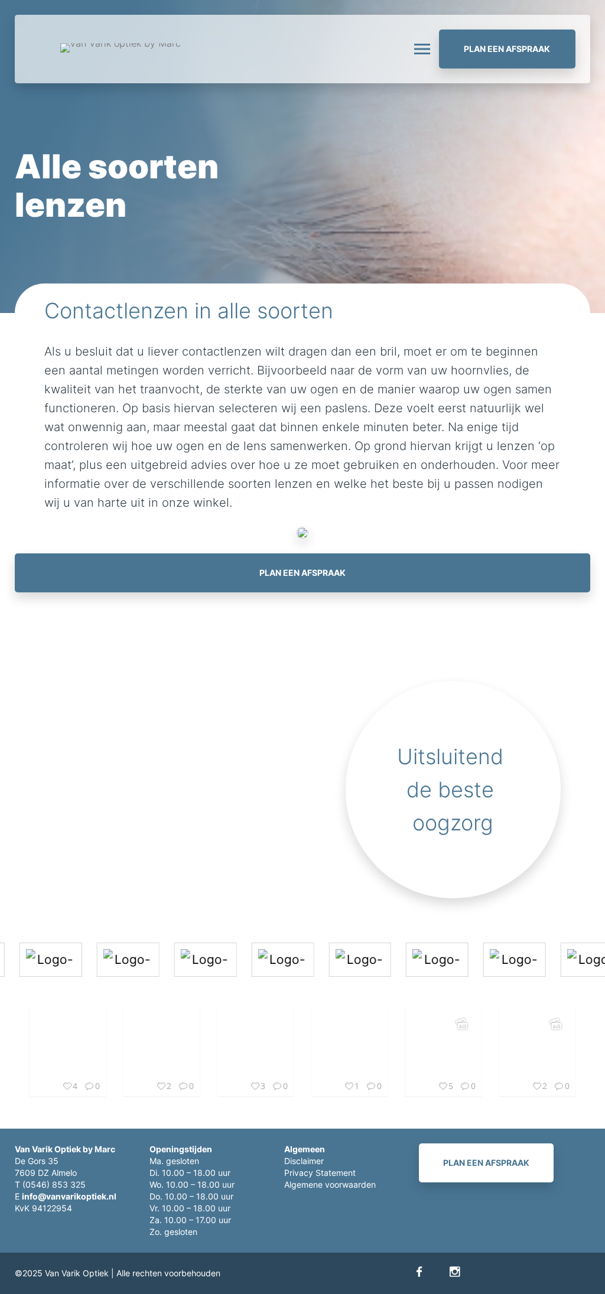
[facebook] (419, 1272)
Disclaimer (304, 1161)
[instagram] (455, 1272)
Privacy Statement (320, 1173)
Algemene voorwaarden (330, 1184)
